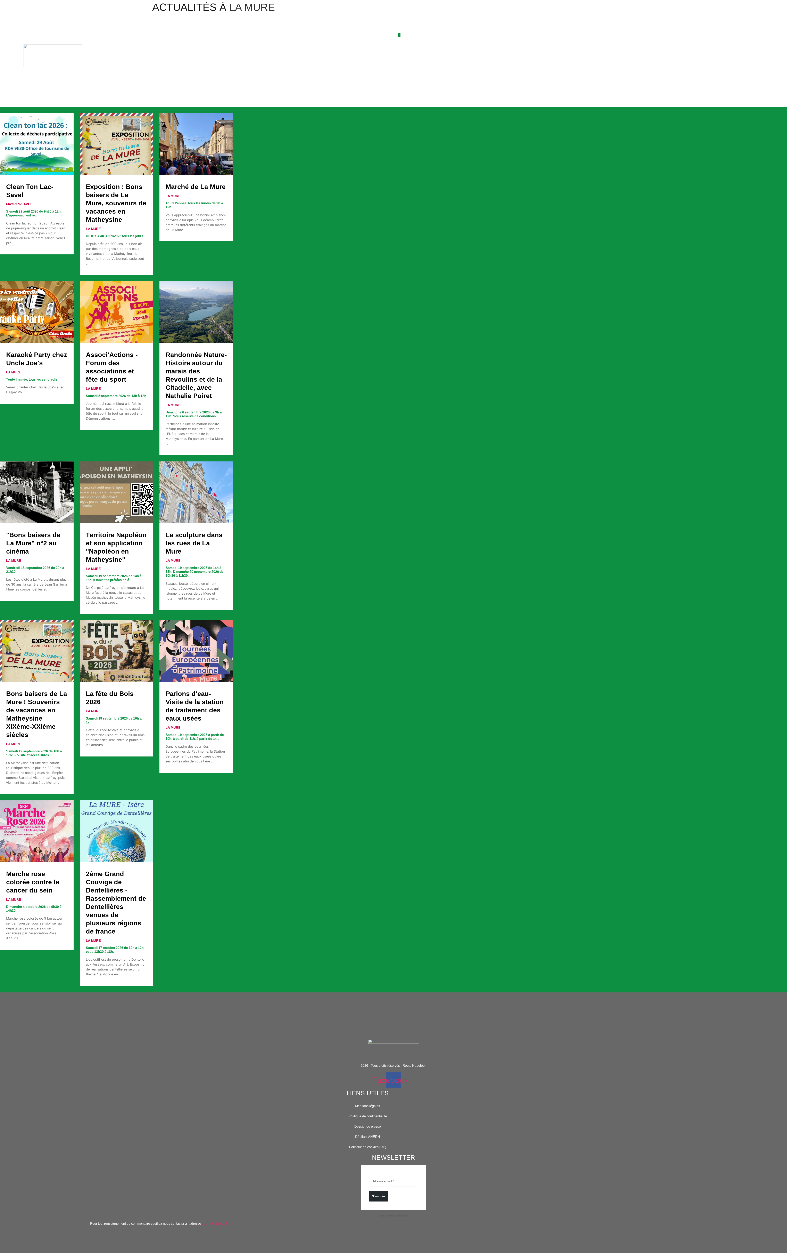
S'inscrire (378, 1196)
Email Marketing (386, 1216)
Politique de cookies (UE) (367, 1147)
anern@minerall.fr (215, 1223)
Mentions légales (367, 1106)
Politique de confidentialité (367, 1116)
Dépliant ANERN (367, 1137)
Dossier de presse (367, 1126)
